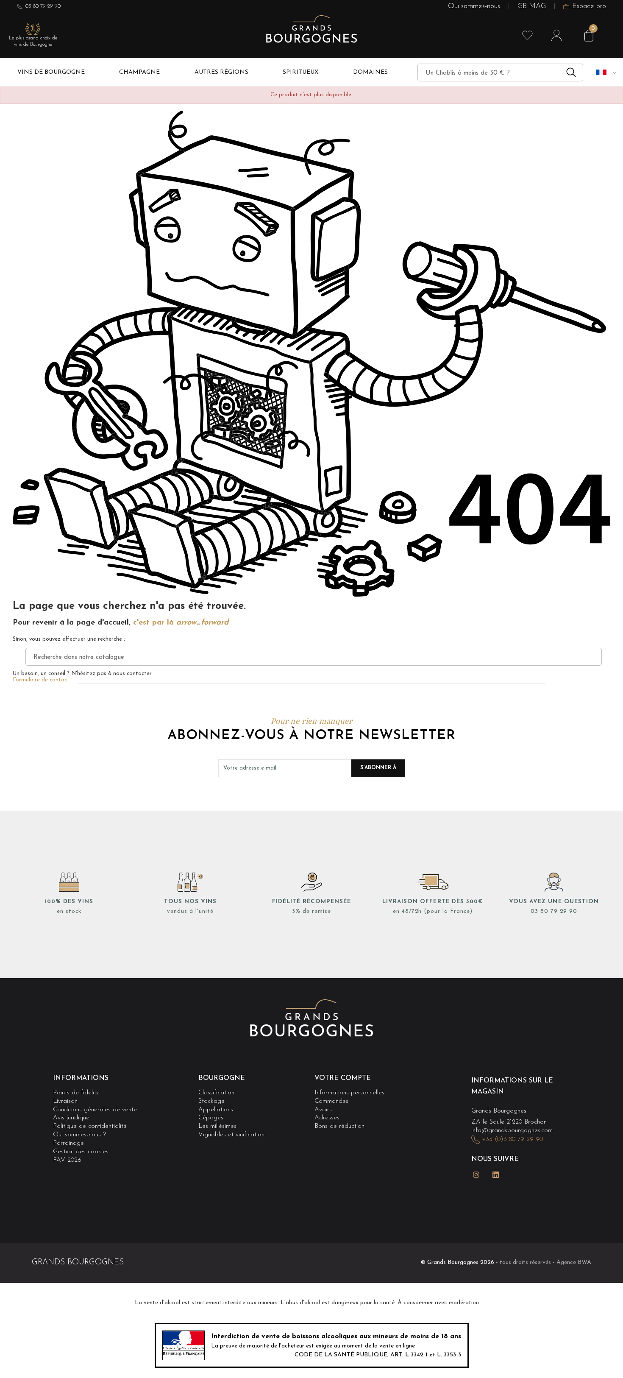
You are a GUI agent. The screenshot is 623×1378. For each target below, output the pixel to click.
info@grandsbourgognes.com (512, 1130)
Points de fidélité (76, 1093)
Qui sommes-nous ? (79, 1135)
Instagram (476, 1175)
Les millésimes (217, 1126)
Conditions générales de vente (95, 1110)
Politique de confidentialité (90, 1126)
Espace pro (589, 6)
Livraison (65, 1101)
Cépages (210, 1118)
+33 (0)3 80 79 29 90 (512, 1139)
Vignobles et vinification (231, 1135)
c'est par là (180, 623)
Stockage (211, 1101)
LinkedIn (495, 1175)
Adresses (326, 1118)
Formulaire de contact (41, 680)
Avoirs (323, 1110)
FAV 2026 (67, 1160)
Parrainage (68, 1143)
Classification (216, 1093)
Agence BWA (573, 1262)
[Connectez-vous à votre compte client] (556, 35)
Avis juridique (71, 1118)
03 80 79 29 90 (43, 6)
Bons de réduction (339, 1126)
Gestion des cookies (80, 1152)
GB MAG (531, 6)
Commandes (331, 1101)
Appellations (215, 1110)
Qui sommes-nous (474, 6)
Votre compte (342, 1078)
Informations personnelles (349, 1093)
